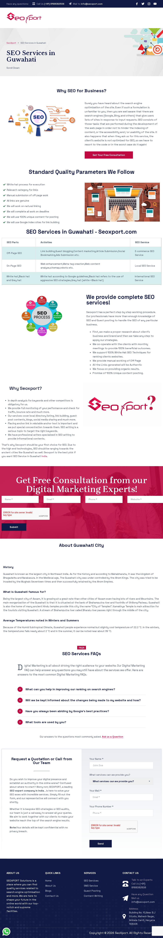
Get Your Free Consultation (109, 154)
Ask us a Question (112, 736)
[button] (81, 689)
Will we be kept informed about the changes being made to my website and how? (83, 700)
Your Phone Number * (101, 806)
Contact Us (52, 895)
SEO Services (91, 880)
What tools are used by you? (45, 722)
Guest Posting (92, 890)
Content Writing (93, 895)
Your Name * (96, 758)
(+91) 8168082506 (54, 3)
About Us (50, 885)
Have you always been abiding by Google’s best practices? (67, 711)
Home (48, 880)
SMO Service (91, 885)
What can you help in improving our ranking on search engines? (70, 689)
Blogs (48, 890)
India (44, 456)
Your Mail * (95, 790)
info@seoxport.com (92, 3)
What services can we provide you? (109, 774)
